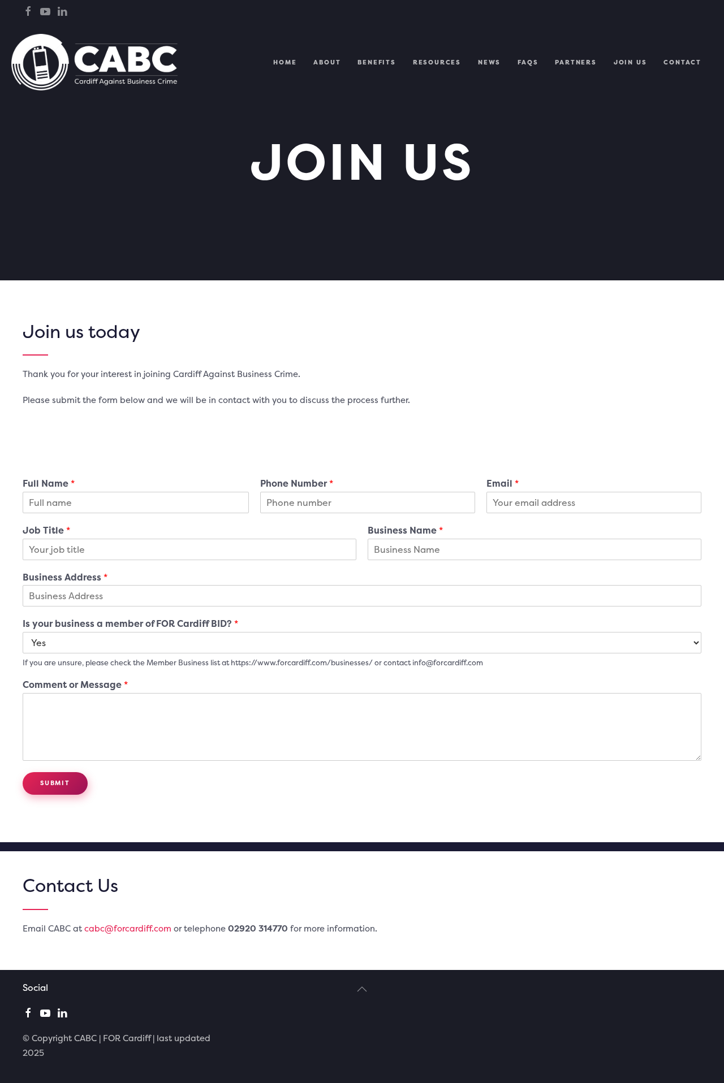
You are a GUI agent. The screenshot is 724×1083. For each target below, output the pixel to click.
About (327, 62)
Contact (682, 62)
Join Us (630, 62)
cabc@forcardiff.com (127, 928)
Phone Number (296, 483)
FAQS (528, 62)
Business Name (405, 530)
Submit (55, 783)
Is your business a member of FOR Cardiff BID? (130, 624)
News (489, 62)
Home (284, 62)
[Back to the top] (362, 989)
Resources (437, 62)
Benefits (376, 62)
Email (502, 483)
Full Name (49, 483)
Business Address (65, 577)
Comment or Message (75, 685)
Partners (575, 62)
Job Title (46, 530)
